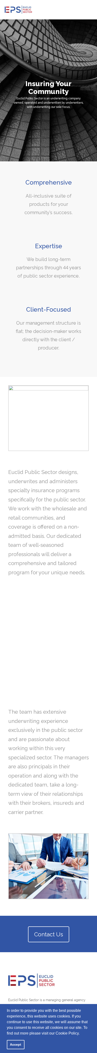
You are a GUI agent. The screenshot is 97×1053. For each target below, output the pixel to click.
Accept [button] (15, 1044)
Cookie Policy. (68, 1033)
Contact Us (48, 934)
